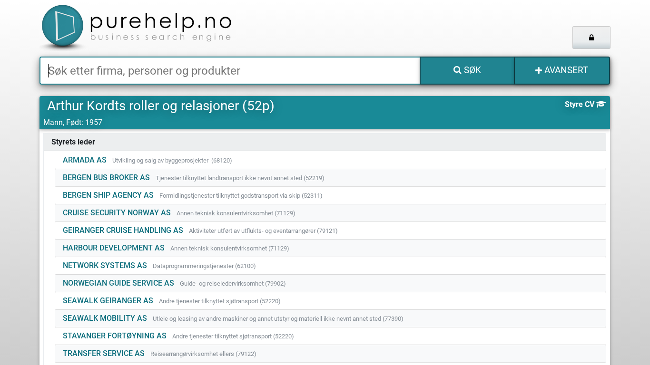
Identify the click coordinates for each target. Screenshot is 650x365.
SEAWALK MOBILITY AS (105, 318)
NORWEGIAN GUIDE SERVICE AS (118, 283)
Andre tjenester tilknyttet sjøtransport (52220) (220, 301)
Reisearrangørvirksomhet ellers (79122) (203, 353)
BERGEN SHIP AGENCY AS (108, 195)
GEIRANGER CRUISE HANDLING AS (123, 230)
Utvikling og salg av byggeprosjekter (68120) (172, 160)
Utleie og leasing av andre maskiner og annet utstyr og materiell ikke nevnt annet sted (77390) (278, 318)
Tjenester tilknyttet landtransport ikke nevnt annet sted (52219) (240, 178)
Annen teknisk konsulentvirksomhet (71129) (236, 213)
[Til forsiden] (158, 28)
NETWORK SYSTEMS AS (105, 265)
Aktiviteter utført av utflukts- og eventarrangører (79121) (263, 230)
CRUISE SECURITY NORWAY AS (117, 212)
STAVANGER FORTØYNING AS (115, 335)
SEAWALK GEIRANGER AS (108, 300)
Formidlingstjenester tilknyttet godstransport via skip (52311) (241, 195)
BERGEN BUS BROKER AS (106, 177)
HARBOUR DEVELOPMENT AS (114, 247)
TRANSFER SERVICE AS (104, 353)
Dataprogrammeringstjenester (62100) (204, 265)
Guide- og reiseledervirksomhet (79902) (233, 283)
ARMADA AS (85, 159)
